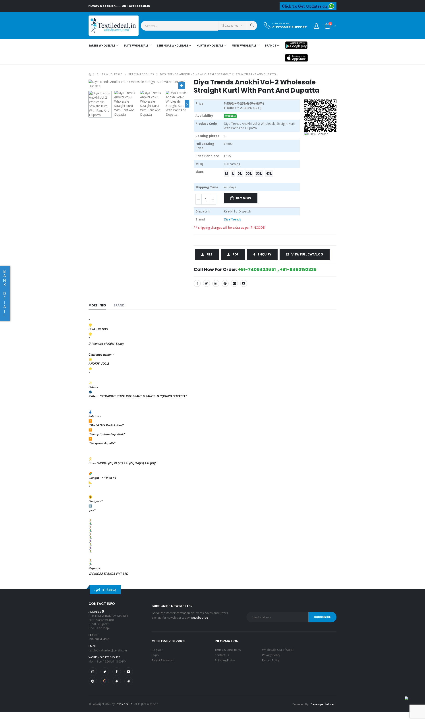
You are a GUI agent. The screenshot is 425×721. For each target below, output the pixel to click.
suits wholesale (109, 74)
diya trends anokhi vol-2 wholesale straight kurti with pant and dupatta (218, 74)
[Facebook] (197, 283)
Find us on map (99, 628)
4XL (269, 173)
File (209, 254)
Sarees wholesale (102, 45)
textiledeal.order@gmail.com (108, 650)
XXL (249, 173)
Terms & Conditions (228, 650)
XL (240, 173)
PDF (235, 254)
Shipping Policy (225, 660)
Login (155, 655)
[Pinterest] (225, 283)
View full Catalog (307, 254)
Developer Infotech (323, 704)
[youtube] (243, 283)
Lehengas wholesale (172, 45)
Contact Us (222, 655)
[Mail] (234, 283)
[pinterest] (93, 681)
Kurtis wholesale (210, 45)
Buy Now (243, 198)
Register (157, 650)
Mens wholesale (244, 45)
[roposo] (104, 681)
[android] (116, 681)
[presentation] (187, 104)
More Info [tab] (97, 305)
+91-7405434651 (99, 639)
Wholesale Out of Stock (278, 650)
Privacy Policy (271, 655)
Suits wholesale (136, 45)
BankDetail (4, 293)
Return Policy (271, 660)
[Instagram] (93, 671)
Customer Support (289, 27)
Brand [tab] (119, 305)
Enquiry (264, 254)
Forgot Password (163, 660)
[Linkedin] (215, 283)
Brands (270, 45)
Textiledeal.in (123, 704)
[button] (330, 27)
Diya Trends (232, 219)
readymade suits (141, 74)
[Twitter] (206, 283)
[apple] (128, 681)
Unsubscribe (199, 618)
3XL (259, 173)
